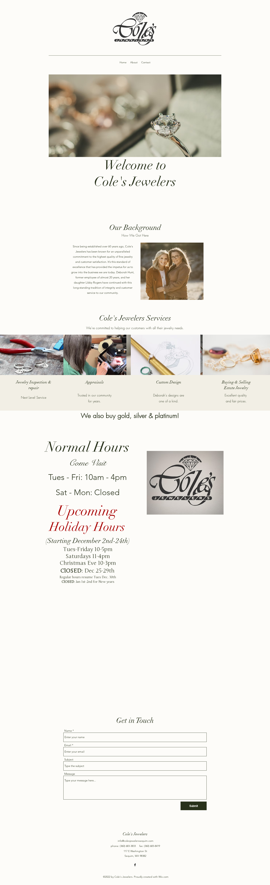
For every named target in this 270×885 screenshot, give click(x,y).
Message (69, 773)
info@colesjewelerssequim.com (135, 840)
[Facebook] (135, 865)
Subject (68, 759)
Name (68, 730)
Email (67, 745)
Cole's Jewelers (135, 833)
